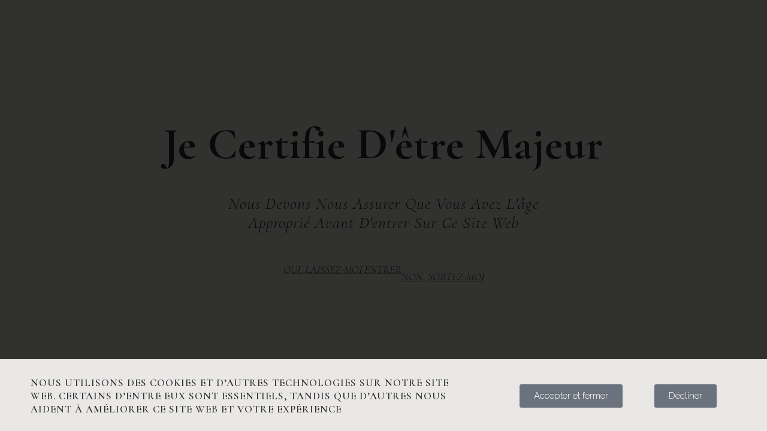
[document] (383, 215)
